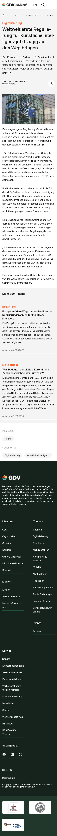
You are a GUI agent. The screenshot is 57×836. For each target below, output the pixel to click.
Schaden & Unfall (42, 600)
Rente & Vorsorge (42, 594)
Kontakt (6, 570)
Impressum (7, 769)
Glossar (6, 710)
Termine (37, 631)
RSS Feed (7, 723)
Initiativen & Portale (12, 563)
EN (35, 5)
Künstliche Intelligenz (38, 455)
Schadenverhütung (12, 696)
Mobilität (38, 567)
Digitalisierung (10, 364)
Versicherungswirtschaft (43, 609)
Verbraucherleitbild (12, 672)
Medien (6, 589)
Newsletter (8, 703)
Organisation (9, 536)
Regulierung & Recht (43, 587)
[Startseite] (6, 15)
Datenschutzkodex (12, 679)
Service (6, 658)
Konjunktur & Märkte (40, 558)
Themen (37, 529)
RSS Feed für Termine (9, 732)
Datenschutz (8, 777)
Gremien (6, 543)
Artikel (8, 438)
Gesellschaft (39, 543)
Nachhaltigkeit (41, 573)
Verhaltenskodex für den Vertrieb (11, 687)
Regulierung (9, 306)
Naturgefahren (41, 549)
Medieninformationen (12, 605)
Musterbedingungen (13, 665)
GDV (4, 529)
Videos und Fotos (11, 596)
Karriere (6, 549)
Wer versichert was (12, 716)
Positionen (38, 580)
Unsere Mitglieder (11, 556)
